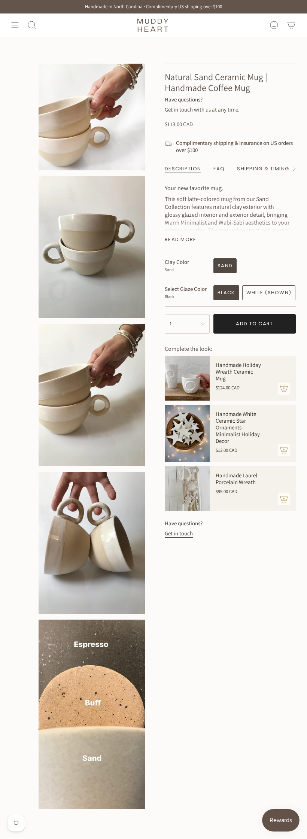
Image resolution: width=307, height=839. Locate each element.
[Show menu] (14, 25)
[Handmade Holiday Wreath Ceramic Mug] (187, 378)
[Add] (284, 389)
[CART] (291, 25)
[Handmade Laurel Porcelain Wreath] (187, 488)
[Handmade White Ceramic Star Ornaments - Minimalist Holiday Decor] (187, 433)
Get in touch (179, 533)
